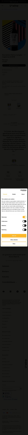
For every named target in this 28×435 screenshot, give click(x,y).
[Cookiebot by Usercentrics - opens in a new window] (20, 190)
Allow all (14, 235)
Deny (14, 243)
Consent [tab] (5, 194)
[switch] (24, 221)
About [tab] (22, 194)
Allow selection (14, 239)
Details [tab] (14, 194)
